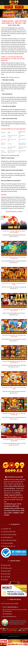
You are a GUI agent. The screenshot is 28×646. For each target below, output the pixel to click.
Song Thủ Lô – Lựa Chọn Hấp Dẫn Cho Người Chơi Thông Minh (14, 231)
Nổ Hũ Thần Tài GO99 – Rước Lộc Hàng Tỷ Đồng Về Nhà (14, 388)
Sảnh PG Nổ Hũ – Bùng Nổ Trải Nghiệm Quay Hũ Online (14, 284)
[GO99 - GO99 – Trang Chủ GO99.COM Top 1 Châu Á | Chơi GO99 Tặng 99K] (14, 2)
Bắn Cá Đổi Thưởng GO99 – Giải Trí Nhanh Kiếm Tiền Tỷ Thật (14, 336)
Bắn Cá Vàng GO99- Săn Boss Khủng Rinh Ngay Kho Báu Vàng (14, 258)
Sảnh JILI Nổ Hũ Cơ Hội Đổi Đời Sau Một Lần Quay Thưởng (14, 310)
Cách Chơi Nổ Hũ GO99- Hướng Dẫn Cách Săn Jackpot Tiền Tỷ (14, 362)
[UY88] (14, 641)
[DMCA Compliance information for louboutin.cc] (14, 583)
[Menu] (2, 2)
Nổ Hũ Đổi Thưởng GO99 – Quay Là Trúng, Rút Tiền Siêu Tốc (14, 414)
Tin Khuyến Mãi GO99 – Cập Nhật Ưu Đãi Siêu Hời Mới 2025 (14, 440)
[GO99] (14, 644)
